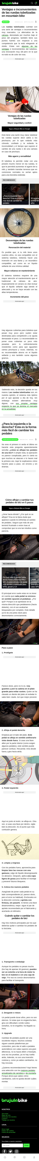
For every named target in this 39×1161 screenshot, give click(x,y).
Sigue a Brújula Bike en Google (19, 129)
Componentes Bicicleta (10, 439)
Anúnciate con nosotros (9, 1117)
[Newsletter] (35, 3)
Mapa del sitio (6, 1115)
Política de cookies (8, 1131)
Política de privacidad (8, 1132)
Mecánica (6, 21)
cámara (5, 35)
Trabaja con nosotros (8, 1120)
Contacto (4, 1118)
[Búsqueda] (32, 3)
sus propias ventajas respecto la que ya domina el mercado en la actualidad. (19, 406)
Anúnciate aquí (19, 59)
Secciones (5, 1113)
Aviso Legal (5, 1129)
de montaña (31, 1073)
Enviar (26, 1145)
